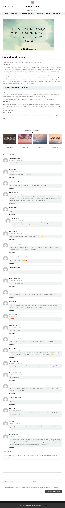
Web (34, 481)
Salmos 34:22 (10, 147)
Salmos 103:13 (55, 147)
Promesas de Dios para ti (8, 54)
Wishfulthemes (44, 505)
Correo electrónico (8, 481)
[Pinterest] (10, 6)
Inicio (6, 13)
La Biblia (48, 13)
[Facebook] (3, 6)
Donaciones (56, 13)
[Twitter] (5, 6)
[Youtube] (12, 6)
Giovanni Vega (13, 314)
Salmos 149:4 (25, 147)
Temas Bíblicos (40, 13)
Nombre (5, 474)
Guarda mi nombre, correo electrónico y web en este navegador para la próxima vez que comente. (31, 487)
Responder (12, 166)
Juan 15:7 (40, 147)
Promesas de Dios (15, 13)
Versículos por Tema (28, 13)
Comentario (6, 458)
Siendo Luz (32, 6)
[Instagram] (8, 6)
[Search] (61, 6)
